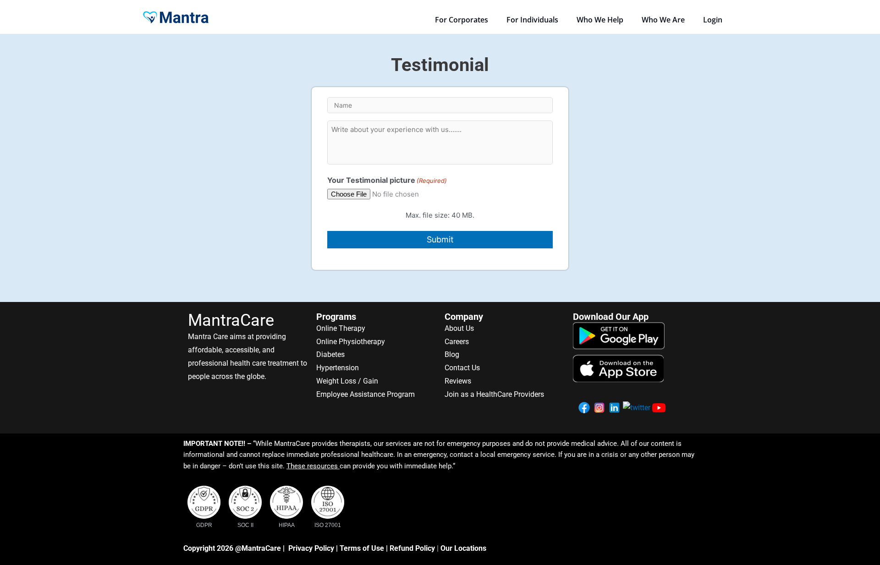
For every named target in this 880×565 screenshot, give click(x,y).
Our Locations (463, 548)
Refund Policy (412, 548)
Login (712, 20)
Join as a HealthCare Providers (494, 394)
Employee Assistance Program (365, 394)
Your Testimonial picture (387, 180)
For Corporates (461, 20)
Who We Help (600, 20)
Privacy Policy (311, 548)
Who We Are (663, 20)
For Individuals (532, 20)
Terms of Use (362, 548)
